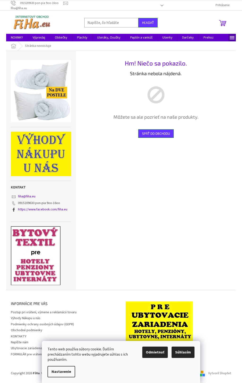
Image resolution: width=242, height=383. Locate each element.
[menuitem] (17, 37)
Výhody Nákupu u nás (25, 318)
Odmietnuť (155, 352)
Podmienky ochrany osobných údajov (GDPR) (42, 324)
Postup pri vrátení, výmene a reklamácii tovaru (44, 312)
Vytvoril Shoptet (219, 373)
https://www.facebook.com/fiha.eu (42, 209)
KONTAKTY (18, 336)
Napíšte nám (19, 342)
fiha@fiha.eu (26, 196)
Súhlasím (183, 352)
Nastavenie (61, 371)
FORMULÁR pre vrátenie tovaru (32, 354)
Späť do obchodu (156, 133)
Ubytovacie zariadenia (26, 348)
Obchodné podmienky (26, 330)
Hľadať (148, 23)
